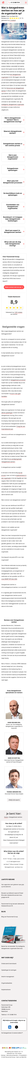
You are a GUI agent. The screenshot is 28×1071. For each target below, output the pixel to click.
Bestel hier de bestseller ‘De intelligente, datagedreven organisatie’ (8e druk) (13, 947)
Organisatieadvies (6, 983)
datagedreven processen (18, 380)
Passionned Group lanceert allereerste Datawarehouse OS (12, 905)
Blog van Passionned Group (9, 917)
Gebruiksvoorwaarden (12, 1055)
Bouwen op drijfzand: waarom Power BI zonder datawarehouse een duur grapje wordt (12, 895)
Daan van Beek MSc (12, 16)
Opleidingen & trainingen (8, 970)
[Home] (3, 2)
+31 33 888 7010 (15, 2)
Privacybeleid (22, 1055)
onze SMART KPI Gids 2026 (9, 579)
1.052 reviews (18, 312)
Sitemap (3, 1055)
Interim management (7, 976)
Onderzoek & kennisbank (8, 963)
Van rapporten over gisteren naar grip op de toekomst (12, 885)
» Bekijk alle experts (14, 800)
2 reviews (12, 20)
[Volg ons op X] (16, 1027)
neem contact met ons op (13, 287)
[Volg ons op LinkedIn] (9, 1027)
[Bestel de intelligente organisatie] (13, 935)
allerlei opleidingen (7, 413)
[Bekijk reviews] (14, 18)
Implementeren (6, 989)
